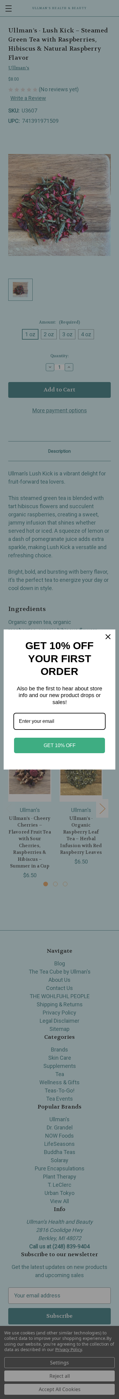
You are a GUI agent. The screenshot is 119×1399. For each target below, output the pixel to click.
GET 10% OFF (60, 745)
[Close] (108, 636)
